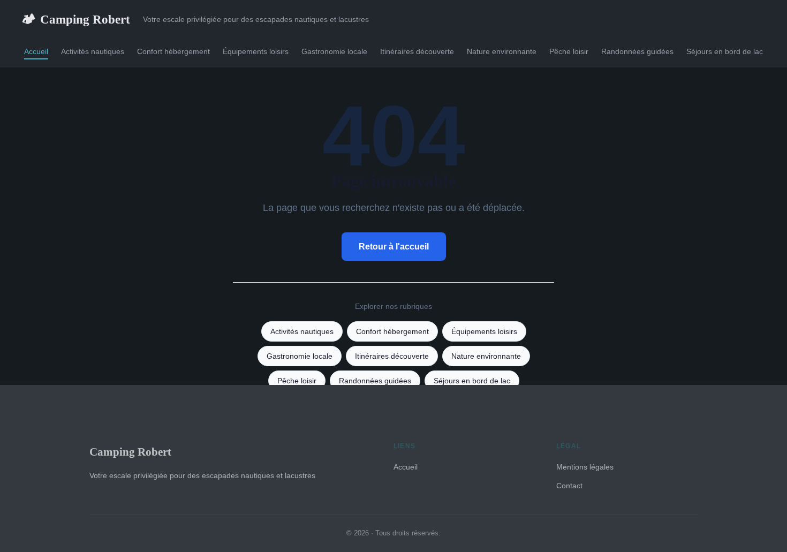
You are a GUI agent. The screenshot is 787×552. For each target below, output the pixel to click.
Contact (569, 485)
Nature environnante (501, 51)
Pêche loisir (568, 51)
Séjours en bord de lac (724, 51)
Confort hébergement (173, 51)
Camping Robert (75, 19)
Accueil (36, 51)
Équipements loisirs (256, 51)
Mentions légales (585, 467)
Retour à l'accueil (394, 246)
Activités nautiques (92, 51)
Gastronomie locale (334, 51)
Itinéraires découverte (417, 51)
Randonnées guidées (637, 51)
